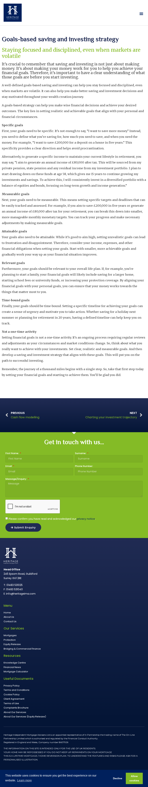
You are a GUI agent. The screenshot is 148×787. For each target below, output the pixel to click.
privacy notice (86, 519)
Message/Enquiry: (16, 479)
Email (8, 466)
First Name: (12, 453)
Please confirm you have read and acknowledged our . (52, 519)
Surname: (81, 453)
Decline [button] (117, 778)
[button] (141, 14)
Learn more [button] (24, 780)
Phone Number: (84, 466)
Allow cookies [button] (134, 778)
